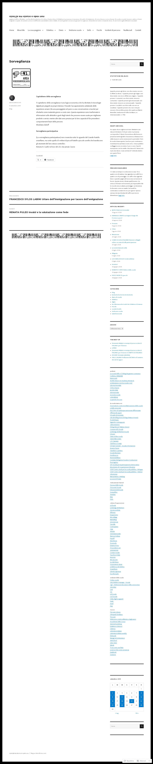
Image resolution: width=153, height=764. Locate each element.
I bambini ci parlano (116, 450)
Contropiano (114, 526)
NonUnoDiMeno (115, 457)
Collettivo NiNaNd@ (116, 376)
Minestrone (115, 234)
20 (132, 701)
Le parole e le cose (116, 399)
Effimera (112, 512)
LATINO (114, 348)
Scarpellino (113, 492)
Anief (111, 603)
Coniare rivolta (115, 552)
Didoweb (113, 636)
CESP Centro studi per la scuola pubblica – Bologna (126, 469)
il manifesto (113, 569)
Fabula (112, 645)
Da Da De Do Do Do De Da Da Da (122, 295)
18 (122, 701)
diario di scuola (117, 297)
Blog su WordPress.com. (38, 753)
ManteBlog (113, 519)
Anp (111, 606)
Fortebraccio (114, 455)
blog (10, 109)
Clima (113, 229)
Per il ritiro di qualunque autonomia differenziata (125, 410)
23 (112, 705)
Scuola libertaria (115, 453)
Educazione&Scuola (116, 490)
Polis (111, 499)
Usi (111, 592)
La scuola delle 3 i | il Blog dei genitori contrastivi (125, 373)
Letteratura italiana (116, 631)
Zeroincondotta (115, 510)
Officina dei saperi (116, 413)
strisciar (112, 522)
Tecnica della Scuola (116, 485)
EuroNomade (114, 574)
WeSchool (113, 640)
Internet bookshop (116, 624)
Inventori (115, 264)
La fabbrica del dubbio (117, 567)
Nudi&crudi (127, 30)
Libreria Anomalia (115, 385)
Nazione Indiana (115, 536)
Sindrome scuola (75, 30)
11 (122, 697)
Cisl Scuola (113, 596)
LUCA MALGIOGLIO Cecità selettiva (123, 259)
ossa (116, 522)
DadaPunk (113, 652)
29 (141, 705)
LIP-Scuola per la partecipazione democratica (124, 465)
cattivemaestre (115, 424)
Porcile (99, 30)
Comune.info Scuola (116, 429)
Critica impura (114, 388)
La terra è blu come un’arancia (119, 650)
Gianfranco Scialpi (116, 443)
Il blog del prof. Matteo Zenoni (119, 427)
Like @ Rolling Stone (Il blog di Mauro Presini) (124, 417)
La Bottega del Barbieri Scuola (119, 432)
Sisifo (89, 30)
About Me (21, 30)
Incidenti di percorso (112, 30)
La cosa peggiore (34, 30)
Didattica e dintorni (116, 626)
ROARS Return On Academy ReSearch (122, 380)
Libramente (113, 474)
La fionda (113, 505)
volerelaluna (114, 397)
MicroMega (113, 517)
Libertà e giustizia (115, 571)
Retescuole (113, 378)
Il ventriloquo (114, 420)
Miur (111, 497)
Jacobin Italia (114, 390)
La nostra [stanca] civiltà (119, 248)
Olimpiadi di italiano (116, 614)
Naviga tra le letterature (117, 638)
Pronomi (114, 223)
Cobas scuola (114, 580)
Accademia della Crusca (117, 621)
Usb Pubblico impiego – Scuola (120, 582)
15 (141, 697)
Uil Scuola (113, 594)
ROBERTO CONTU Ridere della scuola (124, 270)
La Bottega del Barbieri (117, 508)
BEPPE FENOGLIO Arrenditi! (120, 210)
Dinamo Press (114, 545)
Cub (111, 589)
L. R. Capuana (114, 441)
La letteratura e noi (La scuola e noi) (121, 383)
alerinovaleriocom (15, 102)
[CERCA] (142, 64)
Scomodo (113, 543)
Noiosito (113, 557)
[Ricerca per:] (125, 64)
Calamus (112, 628)
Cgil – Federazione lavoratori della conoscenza (125, 585)
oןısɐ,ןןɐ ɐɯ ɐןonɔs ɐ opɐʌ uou (26, 16)
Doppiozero (114, 515)
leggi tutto (121, 195)
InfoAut (112, 531)
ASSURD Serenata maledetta (121, 355)
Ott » (137, 713)
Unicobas (113, 587)
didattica (114, 299)
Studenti (112, 494)
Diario (61, 30)
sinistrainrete (114, 550)
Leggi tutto (113, 155)
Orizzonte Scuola (115, 487)
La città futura (114, 562)
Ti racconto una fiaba (116, 647)
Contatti (138, 30)
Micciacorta (113, 559)
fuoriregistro (114, 462)
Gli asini (112, 434)
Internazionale (114, 392)
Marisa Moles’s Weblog (117, 476)
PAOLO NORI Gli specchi (119, 275)
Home (11, 30)
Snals (111, 601)
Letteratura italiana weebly (118, 633)
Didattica (49, 30)
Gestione (113, 654)
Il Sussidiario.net (115, 548)
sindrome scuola (117, 311)
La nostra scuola (115, 395)
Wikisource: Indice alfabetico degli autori (123, 619)
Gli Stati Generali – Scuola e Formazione (122, 446)
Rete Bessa (113, 541)
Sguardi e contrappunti (117, 422)
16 (112, 701)
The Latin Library (115, 612)
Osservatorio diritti (116, 564)
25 (122, 705)
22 (141, 701)
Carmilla (112, 524)
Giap (111, 529)
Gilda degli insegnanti (116, 599)
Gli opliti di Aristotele (116, 415)
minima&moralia (115, 534)
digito (113, 302)
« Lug (116, 713)
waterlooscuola (117, 314)
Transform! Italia (115, 555)
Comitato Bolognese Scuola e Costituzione (123, 460)
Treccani (112, 617)
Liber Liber (113, 643)
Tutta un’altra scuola (116, 436)
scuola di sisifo (116, 309)
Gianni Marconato (115, 439)
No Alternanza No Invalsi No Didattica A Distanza (127, 304)
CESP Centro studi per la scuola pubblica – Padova (126, 472)
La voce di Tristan (115, 479)
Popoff (112, 538)
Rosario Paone (114, 448)
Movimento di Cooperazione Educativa (122, 467)
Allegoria (114, 253)
